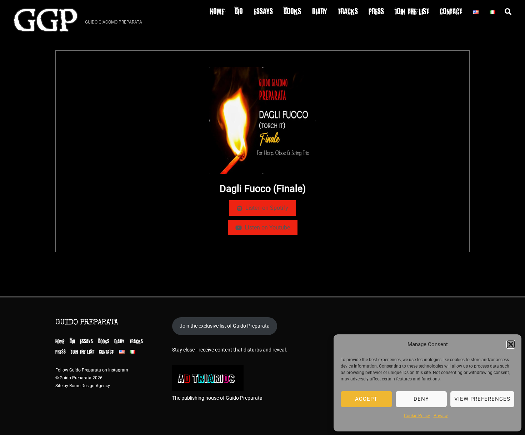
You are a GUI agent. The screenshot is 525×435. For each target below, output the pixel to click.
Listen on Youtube (267, 227)
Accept (366, 399)
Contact (451, 11)
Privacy (441, 415)
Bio (239, 11)
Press (376, 11)
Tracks (348, 11)
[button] (510, 344)
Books (292, 11)
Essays (263, 11)
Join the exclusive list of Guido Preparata (225, 326)
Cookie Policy (417, 415)
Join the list (412, 11)
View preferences (482, 399)
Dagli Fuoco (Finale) (263, 188)
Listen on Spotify (266, 207)
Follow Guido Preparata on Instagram (91, 370)
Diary (319, 11)
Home (217, 11)
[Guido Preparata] (45, 35)
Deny (421, 399)
